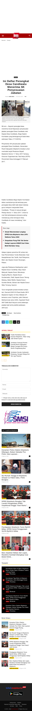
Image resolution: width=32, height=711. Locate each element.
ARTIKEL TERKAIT (7, 330)
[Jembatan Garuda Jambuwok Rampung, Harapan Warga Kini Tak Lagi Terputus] (6, 353)
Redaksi (19, 702)
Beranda (3, 40)
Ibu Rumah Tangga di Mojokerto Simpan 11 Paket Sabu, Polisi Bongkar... (14, 478)
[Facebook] (3, 322)
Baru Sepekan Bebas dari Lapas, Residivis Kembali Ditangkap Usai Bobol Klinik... (15, 555)
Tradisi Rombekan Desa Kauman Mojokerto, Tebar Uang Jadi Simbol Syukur (20, 336)
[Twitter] (7, 322)
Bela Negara (9, 313)
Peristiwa (4, 447)
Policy (20, 706)
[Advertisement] (16, 17)
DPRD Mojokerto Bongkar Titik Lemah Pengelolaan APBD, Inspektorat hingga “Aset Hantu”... (15, 503)
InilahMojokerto (14, 709)
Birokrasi (4, 498)
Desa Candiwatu (17, 313)
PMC (17, 706)
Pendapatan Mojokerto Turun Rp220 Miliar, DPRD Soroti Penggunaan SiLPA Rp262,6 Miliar (16, 529)
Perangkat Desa (5, 315)
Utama (7, 574)
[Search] (29, 35)
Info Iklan (12, 706)
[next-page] (5, 360)
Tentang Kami (13, 702)
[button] (2, 35)
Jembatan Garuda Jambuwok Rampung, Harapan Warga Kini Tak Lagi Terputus (20, 354)
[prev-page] (3, 360)
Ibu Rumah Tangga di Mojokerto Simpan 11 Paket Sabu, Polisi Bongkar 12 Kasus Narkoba (19, 634)
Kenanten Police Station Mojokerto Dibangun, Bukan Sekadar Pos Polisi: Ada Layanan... (15, 452)
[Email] (14, 322)
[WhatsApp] (10, 322)
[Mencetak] (18, 322)
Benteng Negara (5, 355)
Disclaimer (24, 704)
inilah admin (11, 96)
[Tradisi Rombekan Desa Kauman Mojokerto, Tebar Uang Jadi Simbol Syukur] (6, 337)
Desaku (9, 40)
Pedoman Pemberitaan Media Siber (12, 704)
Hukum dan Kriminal (6, 472)
